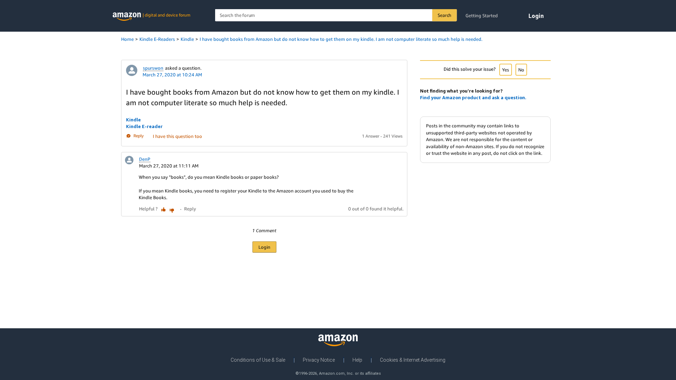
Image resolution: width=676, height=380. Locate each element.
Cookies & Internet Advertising (412, 360)
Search (444, 15)
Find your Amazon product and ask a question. (473, 97)
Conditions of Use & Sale (258, 360)
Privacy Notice (319, 360)
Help (357, 360)
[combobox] (336, 15)
